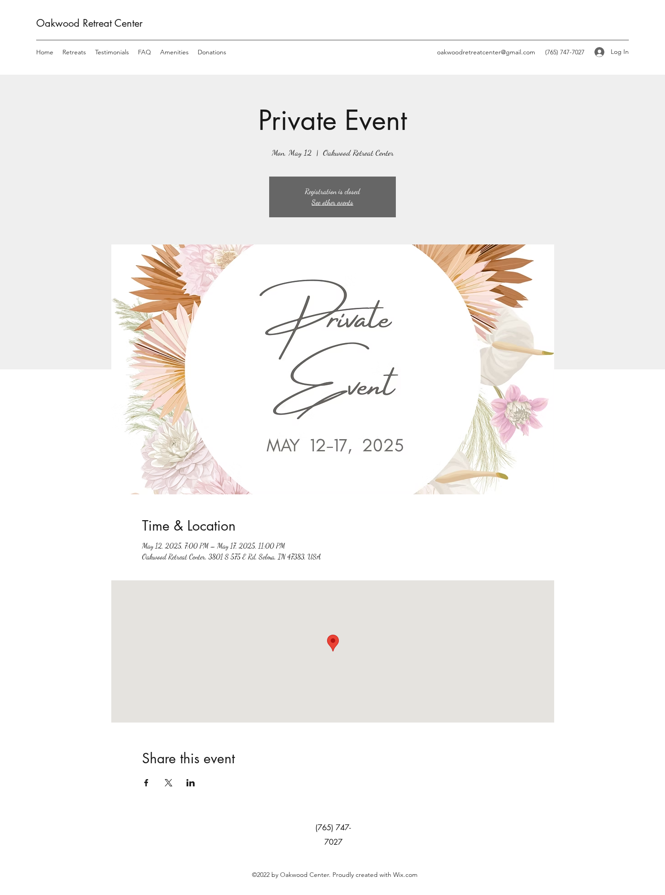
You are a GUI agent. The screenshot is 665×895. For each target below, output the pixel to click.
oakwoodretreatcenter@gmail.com (486, 52)
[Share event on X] (168, 782)
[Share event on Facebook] (146, 782)
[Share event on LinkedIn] (190, 782)
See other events (332, 202)
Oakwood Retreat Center (89, 23)
